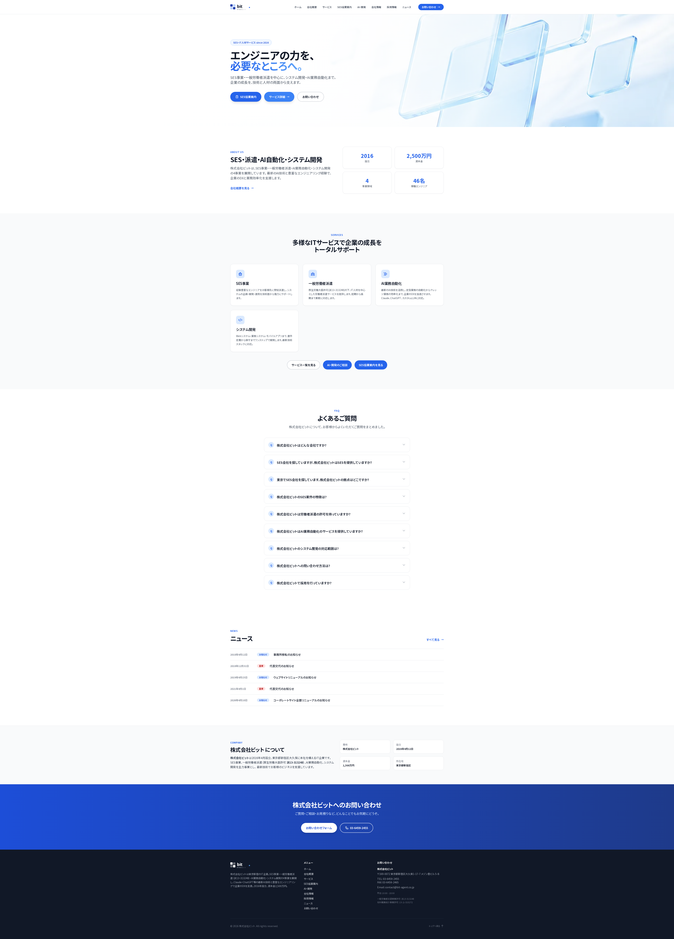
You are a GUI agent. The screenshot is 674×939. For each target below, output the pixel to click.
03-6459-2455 (359, 828)
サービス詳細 (277, 97)
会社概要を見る (239, 188)
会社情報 (376, 7)
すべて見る (433, 639)
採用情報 (392, 7)
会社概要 (312, 7)
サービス (327, 7)
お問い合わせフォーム (319, 828)
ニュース (406, 7)
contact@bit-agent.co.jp (399, 887)
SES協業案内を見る (371, 365)
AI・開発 (361, 7)
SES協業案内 (344, 7)
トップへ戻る (434, 926)
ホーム (297, 7)
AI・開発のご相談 (337, 365)
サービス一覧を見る (304, 365)
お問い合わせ (429, 7)
